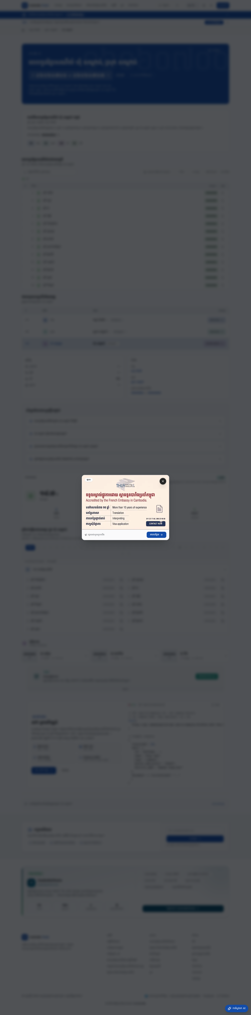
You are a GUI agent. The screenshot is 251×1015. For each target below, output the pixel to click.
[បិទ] (162, 481)
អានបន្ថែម (154, 534)
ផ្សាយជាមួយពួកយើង (96, 534)
